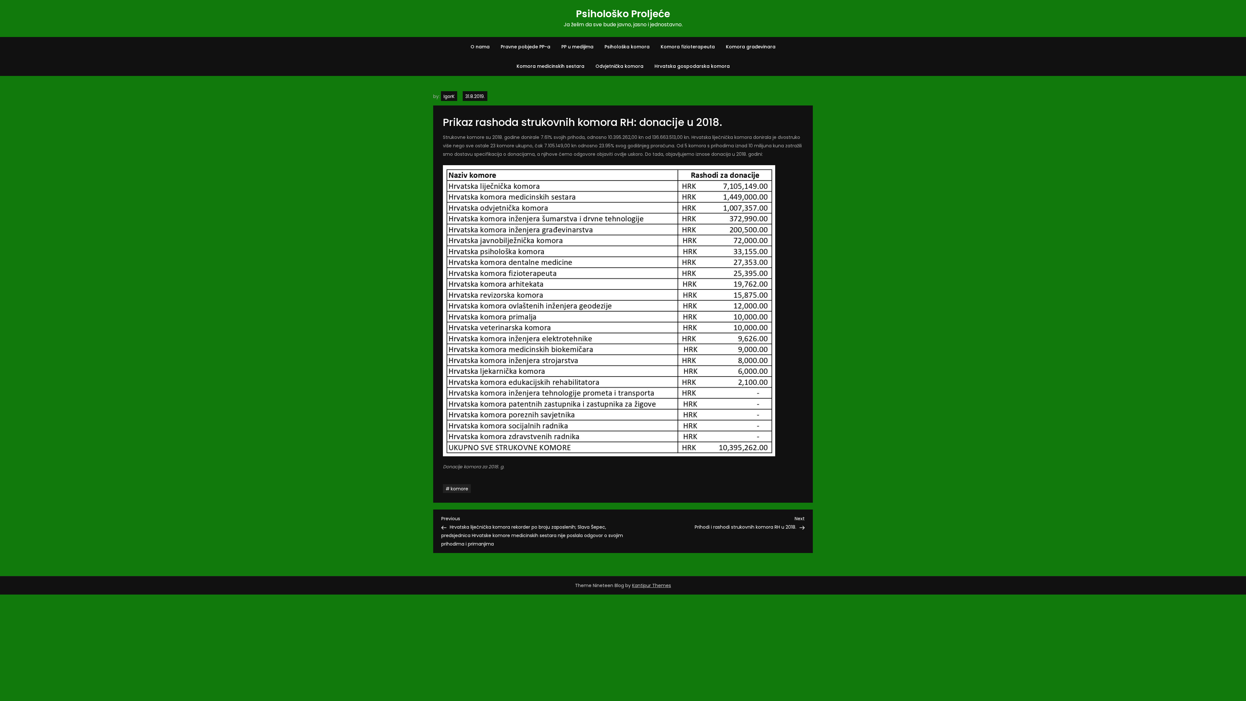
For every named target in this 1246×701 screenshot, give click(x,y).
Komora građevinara (751, 46)
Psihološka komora (627, 46)
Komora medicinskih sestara (550, 66)
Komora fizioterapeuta (688, 46)
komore (459, 489)
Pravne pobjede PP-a (525, 46)
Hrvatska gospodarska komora (692, 66)
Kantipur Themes (651, 585)
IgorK (449, 96)
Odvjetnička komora (619, 66)
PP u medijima (577, 46)
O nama (480, 46)
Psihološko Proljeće (623, 14)
